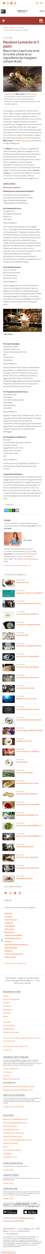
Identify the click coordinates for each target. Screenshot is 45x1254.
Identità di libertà (10, 1143)
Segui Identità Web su (13, 887)
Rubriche (13, 27)
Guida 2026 (8, 1170)
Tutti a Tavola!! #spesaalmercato (17, 1140)
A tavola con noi (10, 1157)
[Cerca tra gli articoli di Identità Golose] (37, 3)
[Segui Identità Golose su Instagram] (7, 3)
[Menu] (3, 20)
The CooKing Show (29, 559)
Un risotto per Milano (12, 1150)
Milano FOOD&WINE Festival (15, 1119)
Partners (7, 1013)
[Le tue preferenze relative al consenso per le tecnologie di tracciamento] (2, 940)
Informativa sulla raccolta (8, 1252)
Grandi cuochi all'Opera (13, 1133)
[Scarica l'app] (10, 1211)
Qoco (5, 1147)
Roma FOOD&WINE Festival (15, 1123)
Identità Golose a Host (12, 1136)
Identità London (10, 1126)
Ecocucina (27, 551)
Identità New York (11, 1129)
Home (5, 27)
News (5, 1016)
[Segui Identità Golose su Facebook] (4, 3)
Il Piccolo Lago (26, 141)
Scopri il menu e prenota (13, 1106)
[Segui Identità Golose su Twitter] (11, 3)
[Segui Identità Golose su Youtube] (15, 3)
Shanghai (7, 1153)
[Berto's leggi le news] (22, 11)
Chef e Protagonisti (11, 999)
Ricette (6, 1003)
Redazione (7, 1009)
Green (21, 27)
